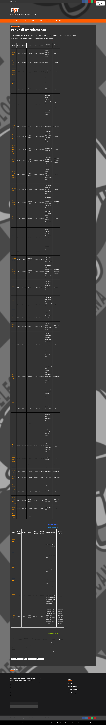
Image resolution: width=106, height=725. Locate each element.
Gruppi (26, 20)
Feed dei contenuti (73, 686)
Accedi (70, 683)
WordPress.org (72, 692)
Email (11, 701)
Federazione (18, 20)
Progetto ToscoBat (44, 683)
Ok (91, 722)
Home (11, 20)
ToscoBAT (58, 20)
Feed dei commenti (73, 689)
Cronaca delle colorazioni (53, 527)
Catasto (34, 20)
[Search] (95, 20)
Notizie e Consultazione (46, 20)
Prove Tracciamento (15, 26)
